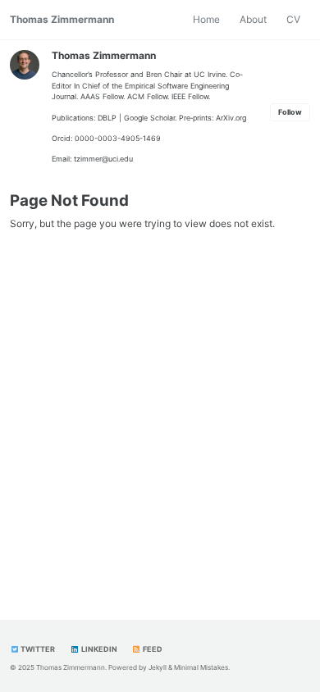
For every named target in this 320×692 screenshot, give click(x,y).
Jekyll (158, 667)
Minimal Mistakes (201, 667)
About (253, 19)
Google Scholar (149, 117)
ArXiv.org (231, 117)
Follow (290, 111)
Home (206, 19)
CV (293, 19)
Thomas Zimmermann (62, 19)
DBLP (107, 117)
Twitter (37, 648)
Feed (151, 648)
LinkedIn (98, 648)
